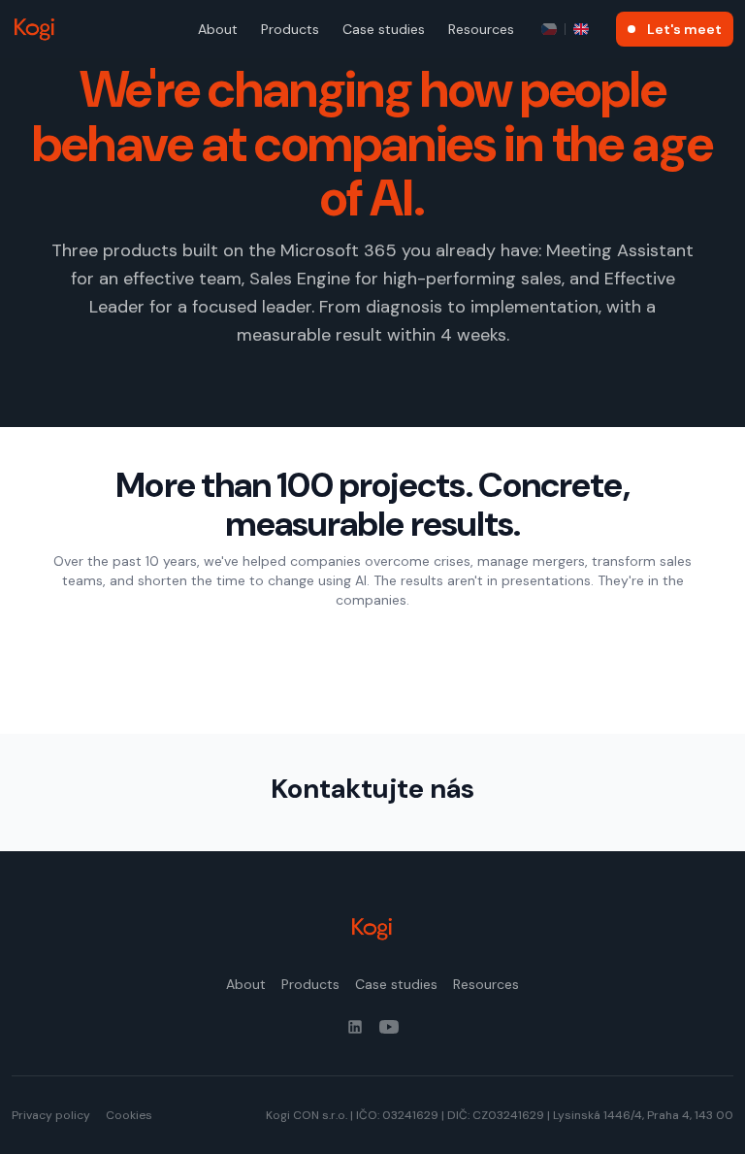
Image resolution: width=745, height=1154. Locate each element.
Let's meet (684, 29)
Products (290, 29)
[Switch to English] (581, 29)
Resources (481, 29)
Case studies (383, 29)
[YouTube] (389, 1027)
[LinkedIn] (355, 1027)
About (218, 29)
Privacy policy (51, 1115)
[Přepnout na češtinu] (549, 29)
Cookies (129, 1115)
